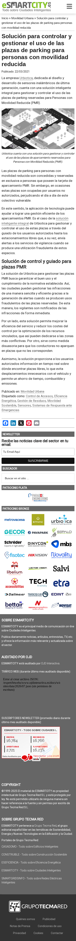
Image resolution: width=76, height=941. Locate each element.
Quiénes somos (25, 919)
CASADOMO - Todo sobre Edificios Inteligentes (30, 846)
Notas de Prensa (20, 926)
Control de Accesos (39, 396)
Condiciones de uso (50, 926)
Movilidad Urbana (22, 18)
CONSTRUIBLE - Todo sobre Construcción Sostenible (34, 854)
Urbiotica (26, 78)
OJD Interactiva (50, 663)
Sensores (24, 405)
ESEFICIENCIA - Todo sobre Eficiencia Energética (31, 862)
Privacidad (19, 933)
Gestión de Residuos (31, 401)
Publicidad (49, 919)
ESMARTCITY (26, 7)
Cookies (38, 933)
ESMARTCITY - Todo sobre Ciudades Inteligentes (31, 870)
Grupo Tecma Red (45, 825)
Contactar (57, 933)
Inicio (5, 18)
